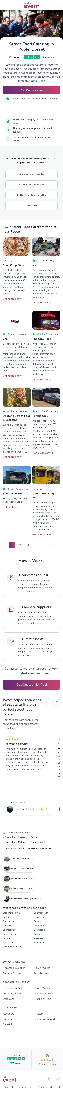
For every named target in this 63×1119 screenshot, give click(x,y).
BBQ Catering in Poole (21, 888)
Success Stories (12, 973)
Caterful (7, 1024)
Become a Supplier (14, 968)
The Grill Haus (41, 339)
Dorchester (9, 921)
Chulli (6, 339)
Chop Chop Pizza (13, 265)
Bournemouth (41, 913)
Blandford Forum (11, 913)
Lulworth (7, 925)
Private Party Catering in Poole (24, 898)
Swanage (39, 934)
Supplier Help (42, 973)
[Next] (56, 702)
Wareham (39, 938)
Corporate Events (13, 993)
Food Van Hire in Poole (21, 858)
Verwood (7, 938)
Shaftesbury (9, 929)
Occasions (8, 999)
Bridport (7, 917)
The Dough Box (13, 493)
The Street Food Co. (26, 809)
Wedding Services (44, 993)
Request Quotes (12, 988)
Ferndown (39, 921)
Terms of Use (24, 1087)
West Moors (9, 942)
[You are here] (4, 832)
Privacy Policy (9, 1087)
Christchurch (40, 917)
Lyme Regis (40, 925)
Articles (38, 1014)
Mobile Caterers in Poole (22, 868)
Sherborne (39, 929)
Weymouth (39, 942)
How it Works (42, 968)
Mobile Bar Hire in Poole (22, 878)
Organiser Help (42, 999)
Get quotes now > (13, 299)
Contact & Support (44, 1019)
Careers (7, 1019)
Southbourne (10, 934)
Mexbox (37, 265)
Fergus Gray (40, 416)
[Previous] (46, 702)
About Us (8, 1014)
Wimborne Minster (12, 946)
